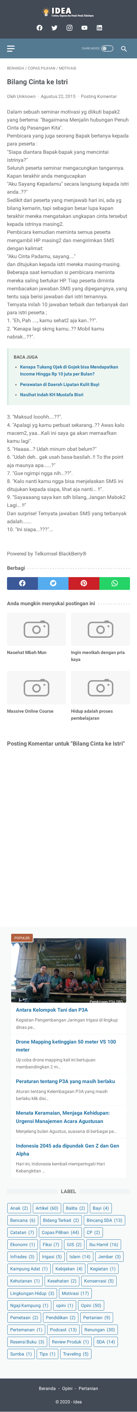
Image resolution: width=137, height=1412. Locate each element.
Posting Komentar (99, 96)
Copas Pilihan (60, 1232)
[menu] (11, 49)
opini (64, 1305)
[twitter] (54, 28)
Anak (19, 1208)
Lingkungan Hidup (32, 1293)
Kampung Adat (29, 1268)
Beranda (47, 1388)
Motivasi (75, 1293)
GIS (74, 1244)
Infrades (22, 1256)
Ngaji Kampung (29, 1305)
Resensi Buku (27, 1341)
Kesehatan (61, 1280)
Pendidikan (61, 1317)
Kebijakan (69, 1268)
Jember (109, 1256)
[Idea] (68, 12)
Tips (47, 1353)
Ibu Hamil (103, 1244)
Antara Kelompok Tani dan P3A (52, 1010)
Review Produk (70, 1341)
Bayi (101, 1208)
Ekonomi (22, 1244)
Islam (79, 1256)
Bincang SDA (104, 1220)
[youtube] (83, 28)
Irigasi (52, 1256)
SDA (106, 1341)
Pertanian (96, 1317)
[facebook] (39, 28)
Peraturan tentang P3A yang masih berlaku (65, 1081)
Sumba (21, 1353)
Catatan (22, 1232)
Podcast (63, 1329)
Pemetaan (24, 1317)
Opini (91, 1305)
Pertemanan (26, 1329)
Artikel (47, 1208)
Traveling (76, 1353)
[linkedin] (98, 28)
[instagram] (69, 28)
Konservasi (99, 1280)
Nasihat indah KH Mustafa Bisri (51, 395)
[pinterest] (83, 583)
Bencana (22, 1220)
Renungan (99, 1329)
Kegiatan (103, 1268)
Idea (77, 1401)
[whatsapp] (114, 583)
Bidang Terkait (61, 1220)
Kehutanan (25, 1280)
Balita (75, 1208)
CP (93, 1232)
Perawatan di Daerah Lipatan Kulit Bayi (59, 384)
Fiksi (51, 1244)
